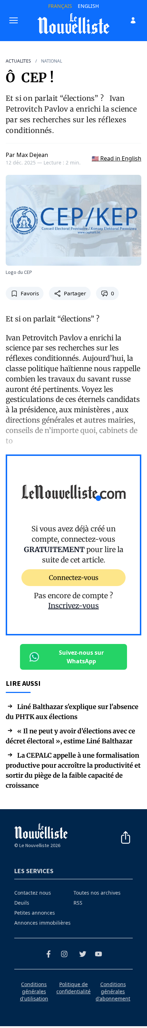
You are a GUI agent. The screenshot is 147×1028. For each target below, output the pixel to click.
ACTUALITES (18, 61)
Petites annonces (34, 912)
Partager (75, 293)
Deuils (21, 902)
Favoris (30, 293)
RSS (78, 902)
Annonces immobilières (42, 922)
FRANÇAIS (60, 6)
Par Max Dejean (27, 155)
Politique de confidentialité (73, 988)
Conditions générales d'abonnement (113, 991)
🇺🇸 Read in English (116, 158)
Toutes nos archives (97, 892)
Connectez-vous (73, 578)
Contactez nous (32, 892)
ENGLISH (88, 6)
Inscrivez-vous (73, 605)
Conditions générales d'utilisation (34, 991)
